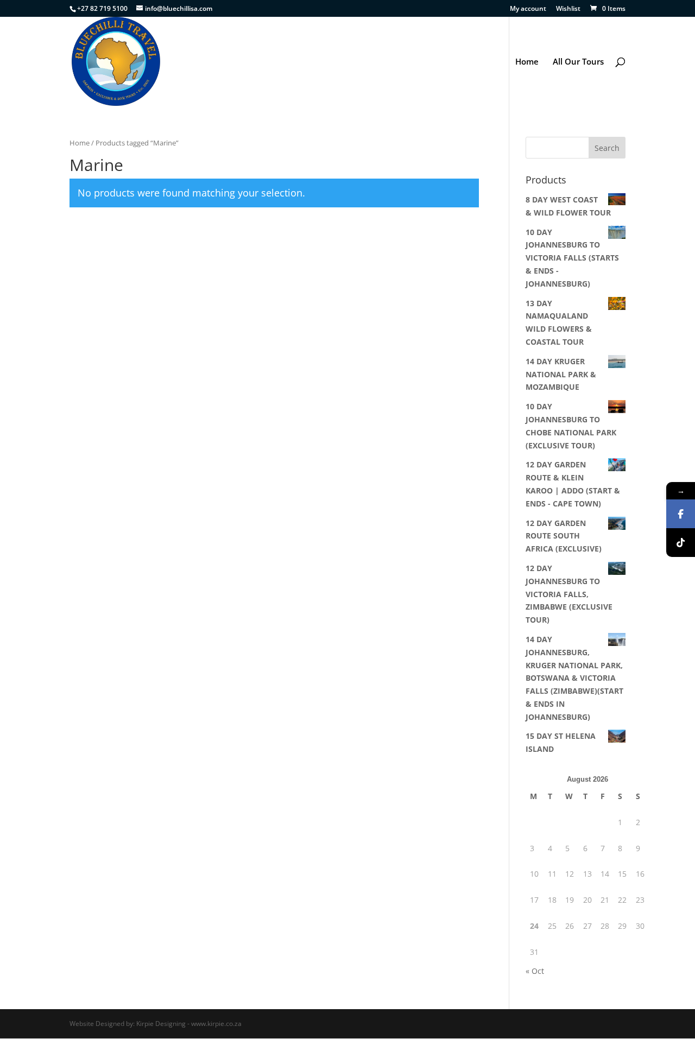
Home (527, 62)
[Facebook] (680, 513)
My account (528, 9)
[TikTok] (680, 542)
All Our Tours (578, 62)
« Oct (535, 971)
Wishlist (568, 9)
